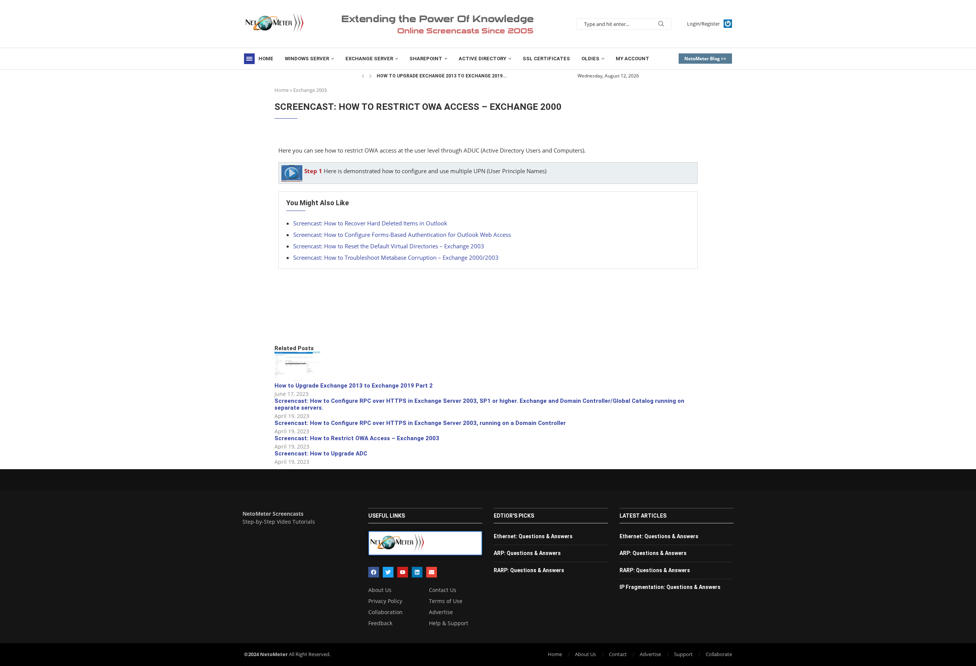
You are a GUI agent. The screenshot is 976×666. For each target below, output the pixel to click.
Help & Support (448, 623)
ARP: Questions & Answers (527, 553)
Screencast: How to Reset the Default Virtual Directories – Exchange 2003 (388, 246)
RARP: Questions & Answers (529, 570)
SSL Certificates (546, 58)
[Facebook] (373, 572)
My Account (632, 58)
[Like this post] (330, 318)
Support (683, 654)
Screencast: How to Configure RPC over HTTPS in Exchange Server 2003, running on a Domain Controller (420, 423)
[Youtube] (402, 572)
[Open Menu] (249, 58)
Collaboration (385, 612)
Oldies (590, 58)
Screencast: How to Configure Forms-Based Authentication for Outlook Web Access (402, 234)
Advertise (441, 612)
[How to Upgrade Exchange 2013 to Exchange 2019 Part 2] (297, 367)
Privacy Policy (385, 601)
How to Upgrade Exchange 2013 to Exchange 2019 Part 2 (353, 385)
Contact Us (442, 590)
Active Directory (482, 58)
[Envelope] (431, 572)
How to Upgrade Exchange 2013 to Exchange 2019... (442, 76)
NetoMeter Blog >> (705, 58)
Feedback (380, 623)
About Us (380, 590)
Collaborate (719, 654)
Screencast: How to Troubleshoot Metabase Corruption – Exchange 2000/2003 (396, 257)
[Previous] (363, 76)
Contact (618, 654)
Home (265, 58)
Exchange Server (369, 58)
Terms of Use (445, 601)
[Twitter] (388, 572)
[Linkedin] (417, 572)
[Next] (371, 76)
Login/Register (703, 23)
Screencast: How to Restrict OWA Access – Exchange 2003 (356, 438)
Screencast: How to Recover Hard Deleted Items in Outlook (370, 223)
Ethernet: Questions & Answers (533, 536)
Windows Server (307, 58)
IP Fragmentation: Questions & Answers (670, 587)
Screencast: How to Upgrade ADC (320, 453)
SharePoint (425, 58)
